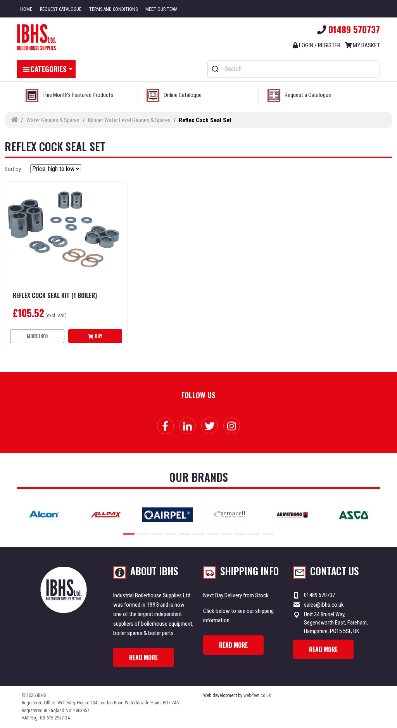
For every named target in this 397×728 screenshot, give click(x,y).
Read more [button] (143, 657)
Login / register (319, 45)
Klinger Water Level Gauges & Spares (129, 120)
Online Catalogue (183, 95)
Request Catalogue (60, 9)
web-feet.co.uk (257, 695)
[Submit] (216, 69)
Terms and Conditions (113, 9)
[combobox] (293, 69)
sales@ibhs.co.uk (324, 604)
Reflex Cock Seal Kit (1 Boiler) (55, 296)
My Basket (366, 45)
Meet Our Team (161, 9)
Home (26, 9)
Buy (97, 336)
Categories (48, 68)
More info (37, 336)
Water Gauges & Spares (52, 120)
